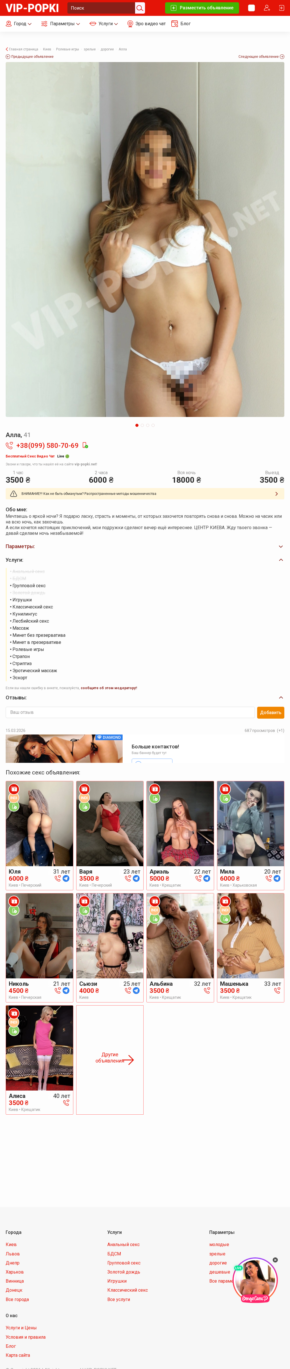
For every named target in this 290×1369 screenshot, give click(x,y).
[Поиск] (139, 8)
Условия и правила (26, 1337)
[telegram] (66, 878)
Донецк (14, 1290)
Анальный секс (123, 1244)
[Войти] (281, 8)
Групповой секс (123, 1263)
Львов (13, 1254)
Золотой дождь (123, 1272)
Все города (17, 1299)
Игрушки (117, 1281)
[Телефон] (58, 878)
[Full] (145, 239)
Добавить (271, 712)
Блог (11, 1346)
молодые (219, 1244)
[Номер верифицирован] (85, 446)
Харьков (15, 1272)
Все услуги (118, 1299)
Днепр (13, 1263)
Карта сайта (18, 1355)
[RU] (251, 8)
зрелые (217, 1254)
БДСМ (114, 1254)
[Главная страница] (32, 7)
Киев (11, 1244)
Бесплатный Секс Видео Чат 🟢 (37, 456)
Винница (15, 1281)
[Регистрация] (267, 8)
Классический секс (127, 1290)
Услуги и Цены (21, 1327)
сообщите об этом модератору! (109, 688)
